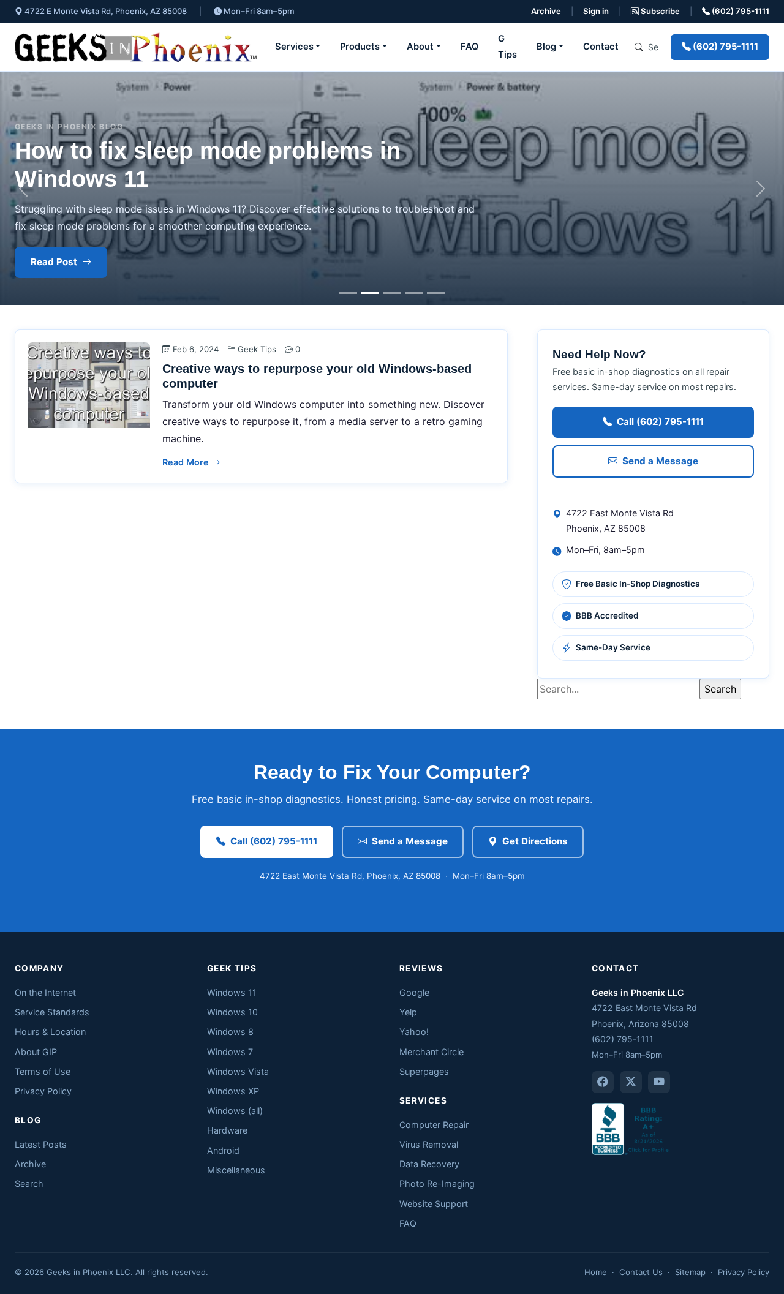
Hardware (227, 1130)
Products (360, 46)
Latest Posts (41, 1144)
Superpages (424, 1071)
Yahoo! (414, 1031)
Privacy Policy (43, 1091)
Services (294, 46)
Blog (546, 46)
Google (414, 992)
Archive (546, 11)
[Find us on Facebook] (603, 1082)
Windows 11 (232, 992)
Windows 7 (230, 1052)
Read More (186, 462)
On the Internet (45, 992)
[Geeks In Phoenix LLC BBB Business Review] (631, 1128)
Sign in (596, 11)
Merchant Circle (431, 1052)
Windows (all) (235, 1110)
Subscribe (659, 11)
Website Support (433, 1203)
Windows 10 (232, 1012)
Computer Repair (434, 1124)
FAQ (469, 46)
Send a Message (660, 461)
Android (223, 1150)
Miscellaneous (236, 1170)
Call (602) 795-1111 (660, 421)
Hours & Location (50, 1031)
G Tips (507, 46)
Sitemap (690, 1272)
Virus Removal (428, 1144)
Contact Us (641, 1272)
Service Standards (52, 1012)
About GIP (36, 1052)
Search (29, 1183)
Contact (601, 46)
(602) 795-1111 (739, 11)
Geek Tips (257, 349)
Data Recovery (429, 1164)
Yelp (408, 1012)
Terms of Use (42, 1071)
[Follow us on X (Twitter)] (631, 1082)
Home (595, 1272)
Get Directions (535, 841)
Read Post (54, 262)
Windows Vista (238, 1071)
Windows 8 (230, 1031)
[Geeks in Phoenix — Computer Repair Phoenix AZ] (136, 47)
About (420, 46)
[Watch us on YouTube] (659, 1082)
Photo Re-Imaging (437, 1183)
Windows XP (233, 1091)
